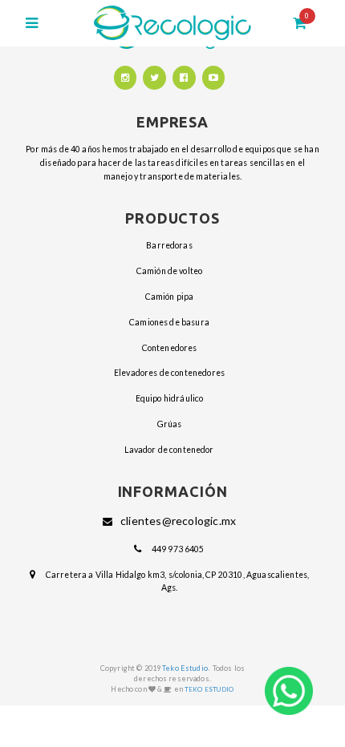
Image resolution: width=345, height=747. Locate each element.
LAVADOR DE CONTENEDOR (168, 449)
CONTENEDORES (169, 348)
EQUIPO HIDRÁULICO (170, 398)
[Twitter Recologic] (154, 78)
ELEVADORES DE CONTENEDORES (169, 373)
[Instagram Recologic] (125, 78)
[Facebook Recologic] (184, 78)
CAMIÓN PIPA (169, 296)
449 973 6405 (178, 549)
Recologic (173, 23)
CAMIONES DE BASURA (169, 322)
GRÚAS (169, 424)
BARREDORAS (169, 245)
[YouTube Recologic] (213, 78)
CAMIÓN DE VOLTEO (169, 271)
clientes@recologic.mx (178, 520)
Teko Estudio (185, 668)
